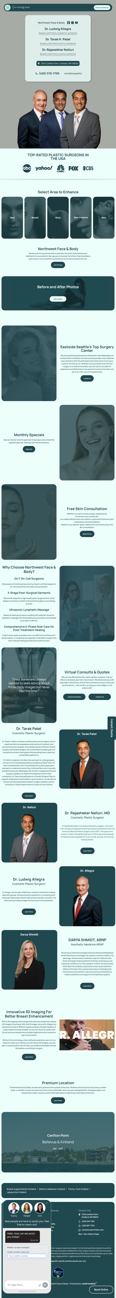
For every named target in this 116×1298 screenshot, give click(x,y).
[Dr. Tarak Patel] (87, 763)
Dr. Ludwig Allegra (58, 29)
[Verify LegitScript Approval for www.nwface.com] (58, 1278)
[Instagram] (72, 22)
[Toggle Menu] (7, 7)
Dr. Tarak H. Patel (58, 39)
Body (58, 218)
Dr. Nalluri (29, 807)
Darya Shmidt (29, 934)
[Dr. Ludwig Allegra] (87, 900)
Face (12, 218)
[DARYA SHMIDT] (29, 964)
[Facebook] (68, 22)
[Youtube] (76, 22)
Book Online (101, 1289)
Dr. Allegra (87, 870)
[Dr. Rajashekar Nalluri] (29, 837)
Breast (35, 218)
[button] (87, 1035)
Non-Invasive (81, 217)
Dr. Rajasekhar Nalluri (58, 50)
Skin (104, 218)
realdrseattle (89, 1283)
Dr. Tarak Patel (87, 734)
